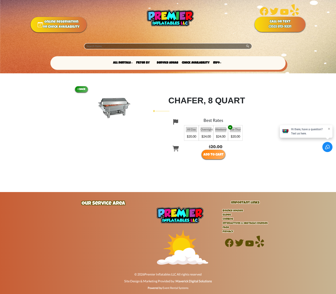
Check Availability (196, 62)
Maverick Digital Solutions (194, 281)
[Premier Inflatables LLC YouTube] (284, 14)
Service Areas (167, 62)
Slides (227, 215)
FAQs (226, 227)
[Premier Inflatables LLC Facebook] (264, 14)
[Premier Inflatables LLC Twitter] (274, 14)
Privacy (228, 231)
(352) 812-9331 (280, 27)
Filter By (143, 62)
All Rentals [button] (122, 62)
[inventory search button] (247, 46)
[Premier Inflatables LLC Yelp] (294, 14)
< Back (81, 89)
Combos (228, 219)
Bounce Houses (233, 211)
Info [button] (216, 62)
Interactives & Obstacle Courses (245, 223)
